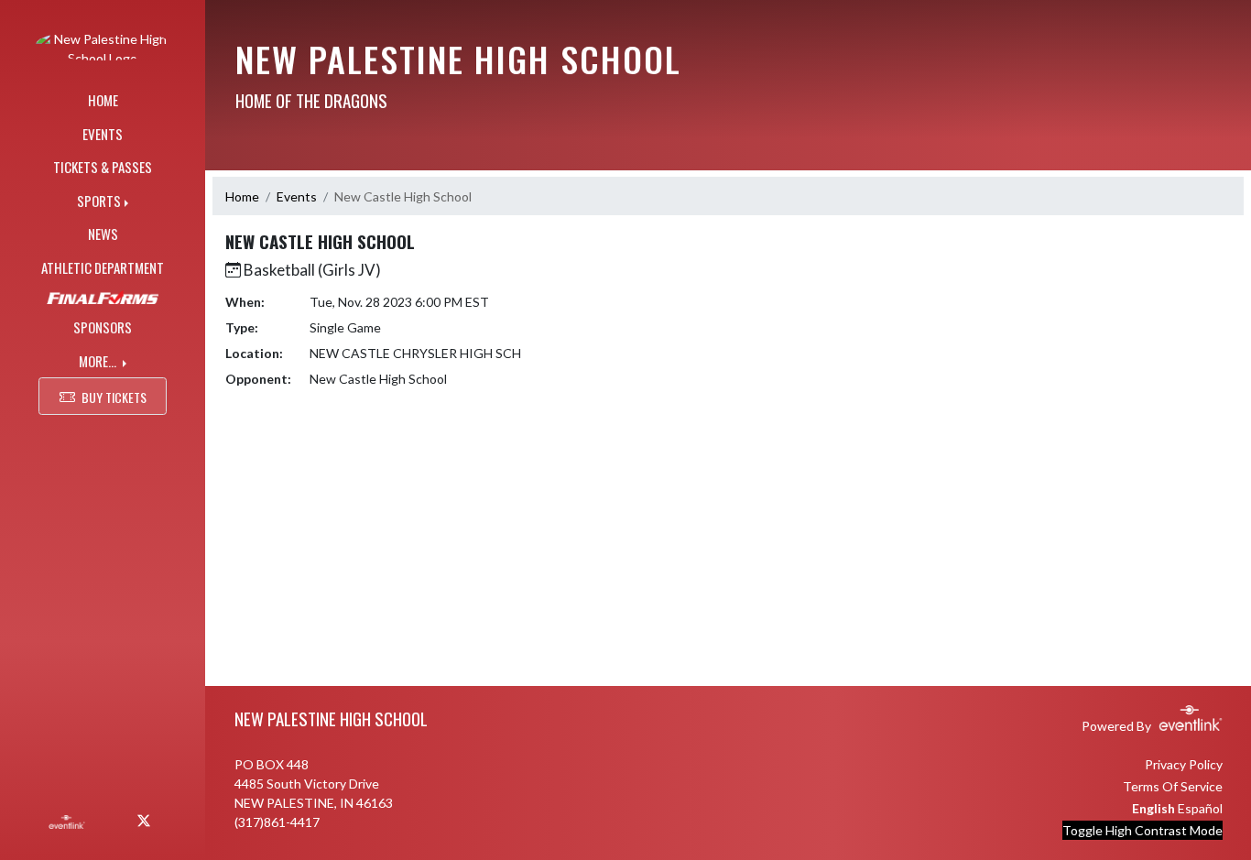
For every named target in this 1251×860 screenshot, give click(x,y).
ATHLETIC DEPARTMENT (102, 267)
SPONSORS (102, 327)
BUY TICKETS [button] (114, 397)
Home (242, 196)
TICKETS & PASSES (102, 167)
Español (1200, 808)
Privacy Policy (1184, 764)
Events (297, 196)
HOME (103, 100)
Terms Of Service (1173, 786)
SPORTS (99, 201)
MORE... (99, 361)
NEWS (103, 233)
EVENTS (102, 134)
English (1153, 808)
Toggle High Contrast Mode (1142, 830)
